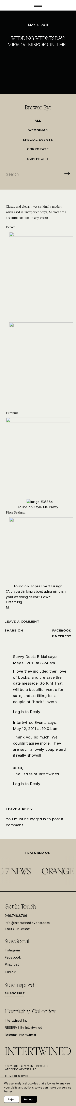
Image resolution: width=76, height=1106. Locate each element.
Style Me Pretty (46, 507)
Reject (11, 1099)
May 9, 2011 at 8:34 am (34, 662)
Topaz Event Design (46, 586)
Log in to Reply (26, 711)
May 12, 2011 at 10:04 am (35, 728)
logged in (38, 819)
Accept (29, 1099)
